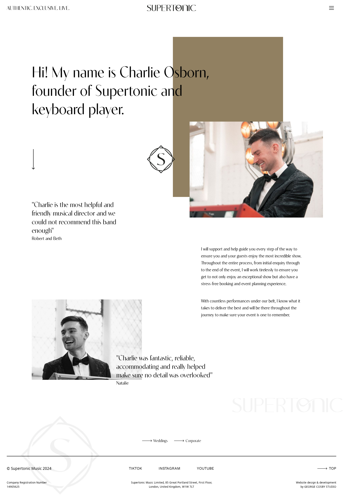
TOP (332, 468)
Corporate (193, 440)
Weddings (160, 440)
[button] (331, 8)
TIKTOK (135, 468)
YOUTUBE (205, 468)
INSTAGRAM (169, 468)
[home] (171, 8)
